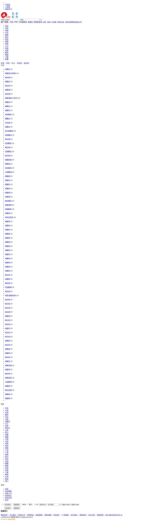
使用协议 (30, 515)
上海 (6, 410)
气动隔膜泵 (23, 22)
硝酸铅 (7, 225)
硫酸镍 (7, 369)
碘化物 (7, 147)
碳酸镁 (7, 221)
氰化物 (7, 139)
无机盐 (19, 63)
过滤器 (54, 22)
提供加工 (8, 495)
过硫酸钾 (8, 382)
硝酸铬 (7, 279)
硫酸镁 (7, 316)
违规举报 (100, 515)
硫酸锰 (7, 349)
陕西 (6, 465)
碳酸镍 (7, 238)
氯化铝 (7, 332)
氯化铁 (7, 304)
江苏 (6, 430)
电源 (49, 22)
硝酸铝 (7, 271)
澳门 (6, 481)
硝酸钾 (7, 242)
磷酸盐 (7, 106)
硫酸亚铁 (8, 378)
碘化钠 (7, 357)
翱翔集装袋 (38, 22)
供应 (8, 63)
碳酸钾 (7, 192)
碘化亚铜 (8, 390)
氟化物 (7, 77)
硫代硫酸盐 (9, 131)
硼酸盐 (7, 118)
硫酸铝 (7, 341)
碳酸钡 (7, 246)
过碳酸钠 (8, 172)
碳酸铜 (7, 176)
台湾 (6, 477)
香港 (6, 479)
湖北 (6, 446)
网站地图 (48, 515)
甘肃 (6, 468)
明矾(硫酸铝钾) (10, 295)
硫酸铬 (7, 398)
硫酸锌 (7, 361)
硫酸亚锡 (8, 365)
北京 (6, 408)
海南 (6, 454)
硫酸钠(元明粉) (10, 73)
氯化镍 (7, 345)
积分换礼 (74, 515)
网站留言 (83, 515)
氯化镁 (7, 308)
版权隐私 (39, 515)
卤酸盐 (7, 110)
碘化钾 (7, 373)
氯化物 (7, 94)
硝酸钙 (7, 254)
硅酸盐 (7, 69)
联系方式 (21, 515)
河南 (6, 443)
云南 (6, 461)
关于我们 (13, 515)
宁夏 (6, 472)
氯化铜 (7, 312)
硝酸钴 (7, 258)
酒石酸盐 (8, 168)
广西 (6, 452)
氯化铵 (7, 320)
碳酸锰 (7, 164)
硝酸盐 (7, 127)
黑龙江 (7, 428)
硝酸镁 (7, 188)
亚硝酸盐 (8, 143)
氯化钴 (7, 324)
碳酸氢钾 (8, 205)
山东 (6, 441)
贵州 (6, 459)
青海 (6, 470)
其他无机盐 (9, 217)
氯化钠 (7, 336)
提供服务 (8, 491)
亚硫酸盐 (8, 135)
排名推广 (56, 515)
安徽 (6, 434)
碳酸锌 (7, 184)
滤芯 (44, 22)
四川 (6, 457)
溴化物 (7, 123)
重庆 (6, 415)
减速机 (30, 22)
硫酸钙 (7, 328)
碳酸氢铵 (8, 160)
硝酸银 (7, 234)
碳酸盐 (7, 102)
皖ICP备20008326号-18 (114, 515)
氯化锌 (26, 63)
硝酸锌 (7, 250)
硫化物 (7, 155)
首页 (2, 63)
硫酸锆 (7, 353)
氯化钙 (7, 85)
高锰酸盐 (8, 114)
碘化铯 (7, 283)
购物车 (7, 9)
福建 (6, 437)
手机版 (7, 4)
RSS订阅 (91, 515)
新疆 (6, 474)
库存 (6, 500)
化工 (13, 63)
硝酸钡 (7, 267)
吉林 (6, 426)
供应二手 (8, 493)
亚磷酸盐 (8, 151)
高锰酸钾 (8, 287)
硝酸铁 (7, 229)
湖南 (6, 448)
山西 (6, 419)
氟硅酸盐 (8, 201)
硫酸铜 (7, 90)
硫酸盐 (7, 81)
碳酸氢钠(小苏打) (11, 98)
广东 (6, 450)
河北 (6, 417)
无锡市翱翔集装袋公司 (73, 22)
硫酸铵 (7, 394)
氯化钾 (7, 299)
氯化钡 (7, 291)
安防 (11, 22)
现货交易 (60, 22)
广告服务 (65, 515)
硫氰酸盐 (8, 209)
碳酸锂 (7, 262)
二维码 (7, 7)
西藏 (6, 463)
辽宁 (6, 423)
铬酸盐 (7, 180)
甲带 (16, 22)
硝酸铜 (7, 197)
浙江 (6, 432)
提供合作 (8, 498)
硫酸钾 (7, 386)
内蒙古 (7, 421)
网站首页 (4, 515)
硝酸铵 (7, 213)
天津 (6, 412)
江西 (6, 439)
